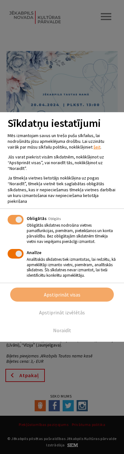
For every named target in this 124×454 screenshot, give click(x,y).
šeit (96, 147)
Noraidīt (62, 330)
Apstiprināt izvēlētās (62, 312)
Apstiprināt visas (62, 294)
